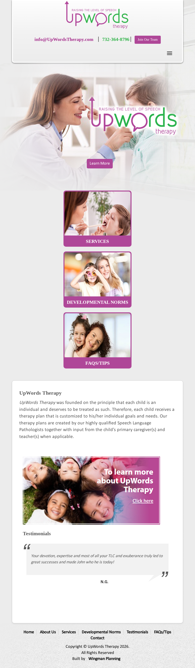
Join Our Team (148, 39)
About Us (48, 632)
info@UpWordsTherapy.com (63, 39)
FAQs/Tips (162, 632)
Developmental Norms (101, 632)
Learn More (100, 163)
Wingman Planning (104, 659)
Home (29, 632)
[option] (97, 565)
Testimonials (137, 632)
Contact (97, 638)
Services (69, 632)
